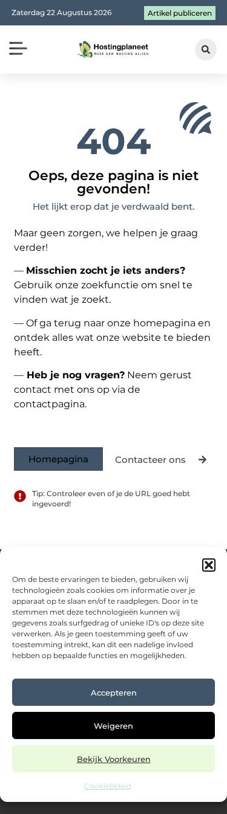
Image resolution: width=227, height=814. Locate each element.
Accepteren (114, 692)
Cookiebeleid (107, 785)
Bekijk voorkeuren (114, 759)
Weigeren (113, 726)
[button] (209, 565)
